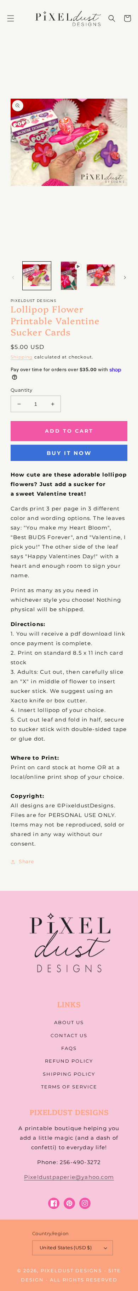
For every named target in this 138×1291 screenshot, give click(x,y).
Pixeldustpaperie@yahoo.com (69, 1177)
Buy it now (69, 453)
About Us (69, 1022)
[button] (10, 18)
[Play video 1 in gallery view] (68, 276)
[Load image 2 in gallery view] (101, 276)
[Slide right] (125, 277)
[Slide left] (13, 277)
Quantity (21, 390)
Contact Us (69, 1035)
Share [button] (26, 861)
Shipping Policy (69, 1074)
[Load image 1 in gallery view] (37, 276)
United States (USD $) (66, 1247)
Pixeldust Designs (71, 1270)
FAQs (69, 1048)
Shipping (22, 357)
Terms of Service (69, 1087)
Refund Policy (69, 1061)
